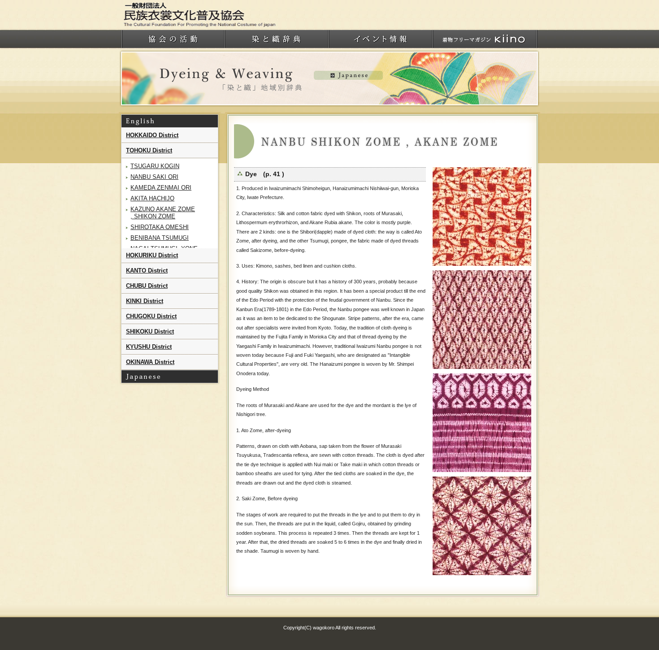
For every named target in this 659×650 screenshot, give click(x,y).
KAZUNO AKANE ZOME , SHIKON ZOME (162, 213)
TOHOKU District (149, 150)
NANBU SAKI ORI (154, 176)
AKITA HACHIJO (152, 198)
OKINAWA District (150, 362)
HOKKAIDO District (152, 135)
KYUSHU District (149, 346)
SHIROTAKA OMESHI (159, 227)
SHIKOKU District (150, 331)
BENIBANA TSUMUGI (159, 237)
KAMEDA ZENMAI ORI (160, 187)
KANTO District (147, 270)
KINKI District (144, 301)
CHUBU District (147, 285)
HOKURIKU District (152, 255)
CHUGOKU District (151, 316)
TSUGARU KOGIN (154, 166)
